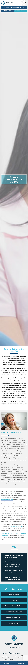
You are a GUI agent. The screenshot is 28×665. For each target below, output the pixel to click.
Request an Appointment (20, 10)
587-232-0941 (7, 10)
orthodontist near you (7, 499)
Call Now (8, 663)
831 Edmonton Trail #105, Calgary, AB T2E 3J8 (14, 7)
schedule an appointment (16, 526)
